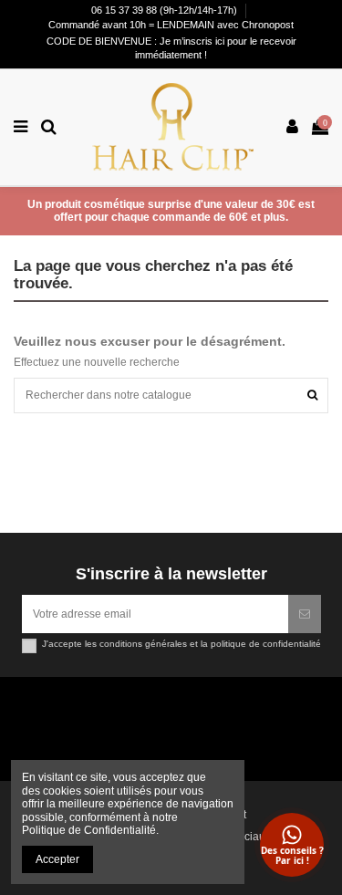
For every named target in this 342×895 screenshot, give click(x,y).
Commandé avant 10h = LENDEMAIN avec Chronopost (171, 24)
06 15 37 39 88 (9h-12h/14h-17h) (165, 10)
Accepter (57, 859)
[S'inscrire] (304, 614)
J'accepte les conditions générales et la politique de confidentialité (181, 644)
